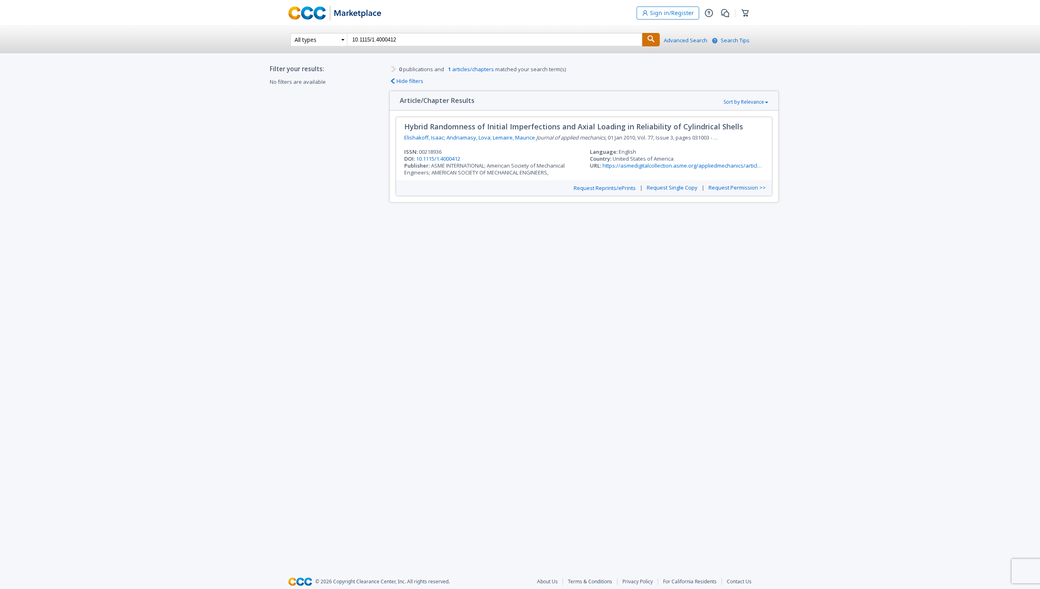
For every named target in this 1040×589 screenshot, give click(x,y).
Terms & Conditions (590, 581)
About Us (547, 581)
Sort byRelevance (744, 101)
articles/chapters (471, 69)
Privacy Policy (637, 581)
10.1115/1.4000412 (438, 158)
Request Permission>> (737, 187)
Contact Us (739, 581)
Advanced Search (685, 40)
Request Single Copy (672, 187)
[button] (708, 13)
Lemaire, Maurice (514, 137)
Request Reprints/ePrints (605, 188)
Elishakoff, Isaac (424, 137)
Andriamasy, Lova (468, 137)
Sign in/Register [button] (672, 13)
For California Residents (690, 581)
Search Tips (735, 40)
